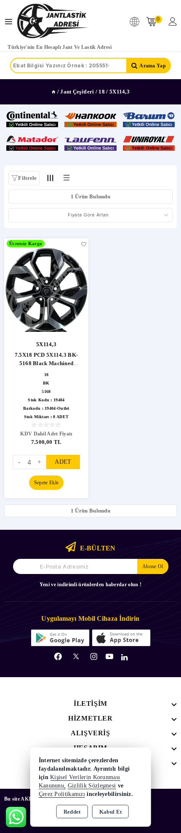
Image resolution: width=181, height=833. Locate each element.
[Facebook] (58, 656)
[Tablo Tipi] (66, 177)
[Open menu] (10, 21)
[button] (24, 178)
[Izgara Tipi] (50, 177)
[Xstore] (53, 21)
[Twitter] (76, 656)
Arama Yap (152, 66)
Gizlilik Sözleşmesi (92, 785)
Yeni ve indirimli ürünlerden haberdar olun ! (90, 584)
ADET (63, 462)
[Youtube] (109, 656)
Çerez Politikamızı (62, 794)
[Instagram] (93, 656)
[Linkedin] (124, 657)
